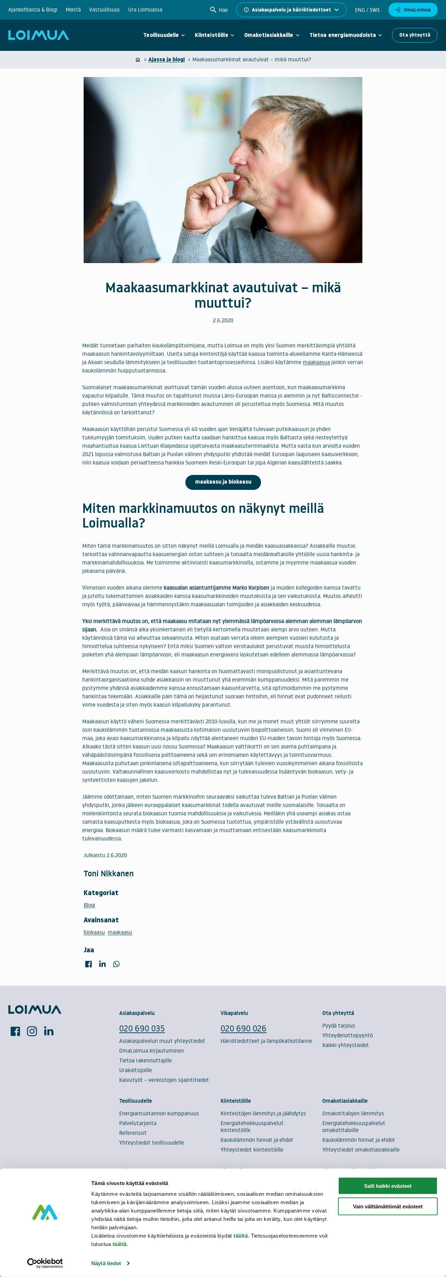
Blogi (89, 904)
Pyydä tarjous (338, 1025)
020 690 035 (142, 1028)
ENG (360, 9)
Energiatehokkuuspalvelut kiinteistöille (252, 1126)
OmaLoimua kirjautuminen (151, 1050)
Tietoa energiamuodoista (342, 35)
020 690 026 (244, 1028)
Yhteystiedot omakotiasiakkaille (361, 1149)
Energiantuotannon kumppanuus (159, 1113)
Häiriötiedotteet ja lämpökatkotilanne (266, 1040)
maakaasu (120, 932)
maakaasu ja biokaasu (223, 482)
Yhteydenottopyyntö (347, 1035)
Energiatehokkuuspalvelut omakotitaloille (353, 1126)
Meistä (73, 9)
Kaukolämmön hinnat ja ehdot (257, 1139)
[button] (218, 10)
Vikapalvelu (234, 1013)
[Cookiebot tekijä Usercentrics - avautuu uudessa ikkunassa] (45, 1263)
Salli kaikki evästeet (388, 1186)
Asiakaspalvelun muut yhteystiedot (162, 1040)
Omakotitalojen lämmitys (353, 1113)
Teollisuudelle (161, 35)
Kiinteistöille (211, 35)
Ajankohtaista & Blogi (32, 9)
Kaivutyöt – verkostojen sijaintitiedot (164, 1079)
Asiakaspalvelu (137, 1013)
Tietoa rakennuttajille (145, 1060)
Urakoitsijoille (135, 1070)
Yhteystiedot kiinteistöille (252, 1149)
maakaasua (316, 362)
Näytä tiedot (106, 1263)
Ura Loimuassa (145, 9)
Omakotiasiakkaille (268, 35)
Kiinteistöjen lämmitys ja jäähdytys (263, 1113)
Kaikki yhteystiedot (345, 1044)
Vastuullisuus (104, 9)
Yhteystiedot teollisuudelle (151, 1142)
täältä (240, 1236)
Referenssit (133, 1132)
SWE (374, 9)
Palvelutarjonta (137, 1123)
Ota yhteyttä (414, 34)
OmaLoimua (417, 9)
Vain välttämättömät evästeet (388, 1206)
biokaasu (94, 932)
